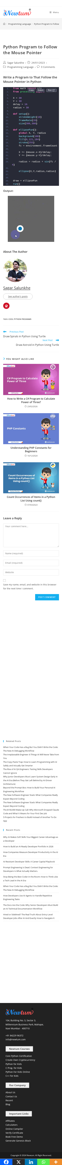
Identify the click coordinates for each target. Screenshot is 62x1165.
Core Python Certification (19, 1055)
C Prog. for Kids (14, 1067)
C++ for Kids (12, 1075)
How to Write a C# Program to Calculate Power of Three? (31, 400)
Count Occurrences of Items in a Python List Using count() (31, 498)
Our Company (17, 1085)
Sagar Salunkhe (15, 62)
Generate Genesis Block (18, 1140)
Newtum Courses (19, 1048)
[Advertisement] (31, 634)
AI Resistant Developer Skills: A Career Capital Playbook (29, 861)
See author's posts (18, 296)
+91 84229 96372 (14, 1035)
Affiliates (10, 1120)
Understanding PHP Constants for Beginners (31, 449)
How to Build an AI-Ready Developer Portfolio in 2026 (28, 846)
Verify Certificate (14, 1132)
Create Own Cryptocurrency (20, 1059)
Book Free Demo (14, 1136)
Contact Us (11, 1096)
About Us (10, 1092)
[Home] (4, 24)
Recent (9, 1100)
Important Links (18, 1113)
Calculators (11, 1124)
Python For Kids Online (18, 1071)
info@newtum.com (16, 1039)
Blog (8, 1104)
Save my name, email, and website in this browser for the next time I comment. (29, 586)
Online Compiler (14, 1128)
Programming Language (20, 67)
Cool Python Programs (19, 319)
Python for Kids (14, 1063)
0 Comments (48, 67)
